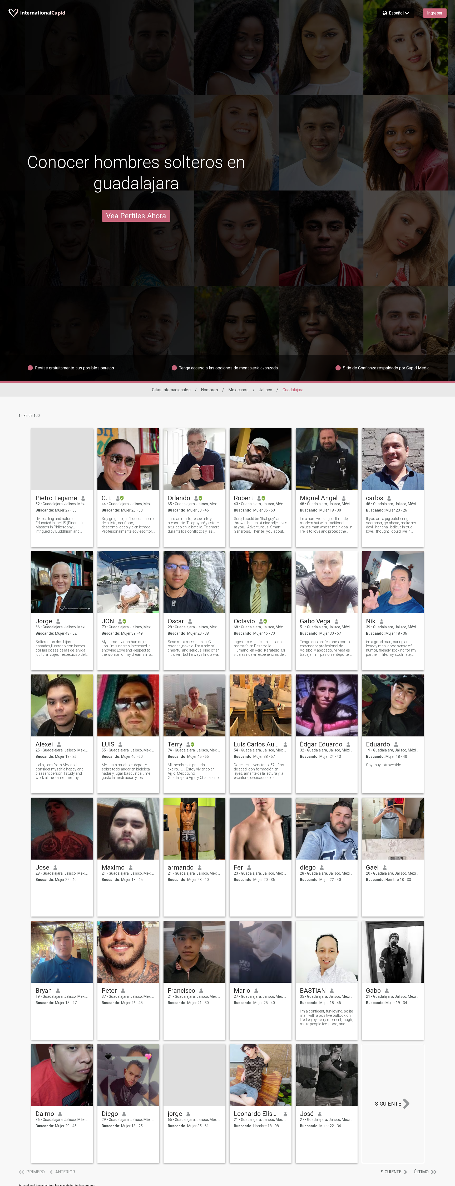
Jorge (44, 621)
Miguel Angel (319, 498)
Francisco (181, 990)
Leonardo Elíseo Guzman (256, 1113)
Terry (175, 744)
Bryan (44, 990)
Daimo (45, 1113)
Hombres (209, 389)
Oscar (176, 621)
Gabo (373, 990)
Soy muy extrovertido (383, 765)
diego (308, 867)
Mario (242, 990)
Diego (110, 1113)
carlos (374, 498)
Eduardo (378, 744)
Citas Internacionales (171, 389)
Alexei (44, 744)
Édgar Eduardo (321, 744)
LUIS (108, 744)
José (307, 1113)
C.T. (107, 498)
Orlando (179, 498)
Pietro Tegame (56, 498)
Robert (243, 498)
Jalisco (265, 389)
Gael (372, 867)
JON (108, 621)
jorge (175, 1113)
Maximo (113, 867)
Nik (370, 621)
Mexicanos (238, 389)
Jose (42, 867)
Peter (109, 990)
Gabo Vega (315, 621)
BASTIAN (313, 990)
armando (181, 867)
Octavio (244, 621)
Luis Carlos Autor (256, 744)
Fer (238, 867)
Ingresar (434, 13)
